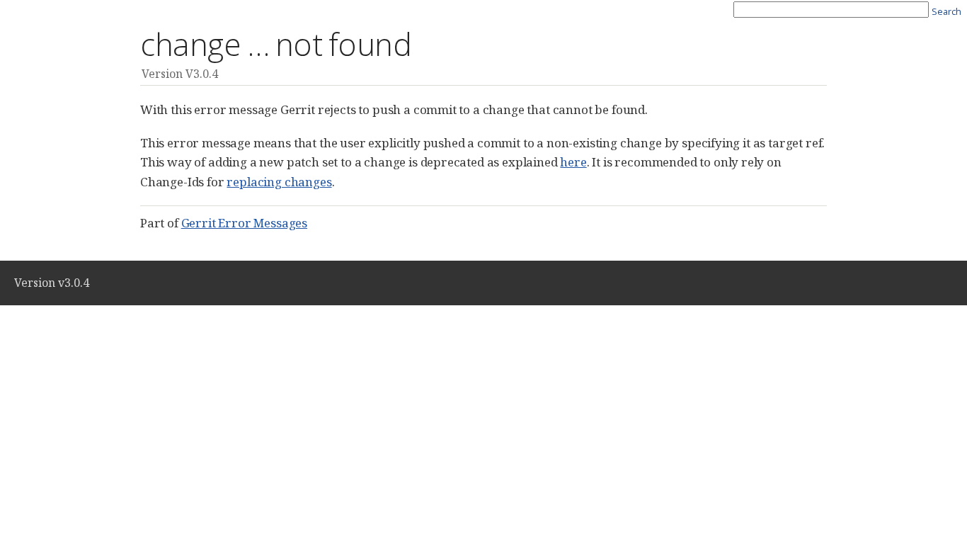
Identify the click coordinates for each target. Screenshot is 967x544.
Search (946, 11)
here (573, 162)
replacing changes (279, 182)
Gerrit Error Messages (244, 223)
